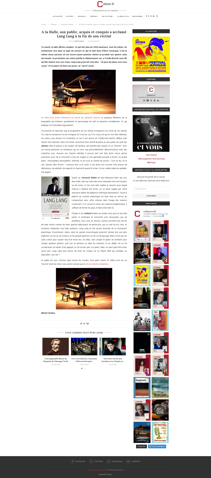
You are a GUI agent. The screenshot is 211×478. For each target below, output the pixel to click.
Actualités (58, 16)
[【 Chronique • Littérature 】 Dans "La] (160, 253)
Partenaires (137, 16)
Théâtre (93, 16)
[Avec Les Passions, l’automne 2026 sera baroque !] (84, 346)
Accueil (43, 24)
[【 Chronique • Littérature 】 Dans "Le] (160, 231)
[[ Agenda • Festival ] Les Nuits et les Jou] (160, 432)
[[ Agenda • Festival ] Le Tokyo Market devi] (142, 275)
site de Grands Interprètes (96, 264)
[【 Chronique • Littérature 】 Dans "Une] (160, 365)
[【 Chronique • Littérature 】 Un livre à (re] (142, 410)
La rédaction (123, 16)
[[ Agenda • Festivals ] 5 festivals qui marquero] (142, 343)
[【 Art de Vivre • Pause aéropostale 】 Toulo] (160, 410)
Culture (69, 16)
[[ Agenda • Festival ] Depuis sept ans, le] (160, 320)
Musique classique (67, 24)
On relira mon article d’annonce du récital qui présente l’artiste (70, 117)
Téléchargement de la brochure (151, 159)
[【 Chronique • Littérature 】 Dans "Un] (142, 365)
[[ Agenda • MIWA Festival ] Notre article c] (142, 253)
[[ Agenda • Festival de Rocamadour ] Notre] (142, 432)
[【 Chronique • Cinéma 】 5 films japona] (142, 320)
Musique (81, 16)
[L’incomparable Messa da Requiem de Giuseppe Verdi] (55, 346)
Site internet (151, 155)
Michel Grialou (79, 41)
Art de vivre (107, 16)
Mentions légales (93, 470)
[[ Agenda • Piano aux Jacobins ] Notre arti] (142, 298)
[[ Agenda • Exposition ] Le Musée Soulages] (142, 387)
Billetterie (151, 162)
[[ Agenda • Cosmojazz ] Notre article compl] (160, 387)
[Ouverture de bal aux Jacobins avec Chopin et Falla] (113, 346)
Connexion (103, 470)
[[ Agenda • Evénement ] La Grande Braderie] (142, 231)
